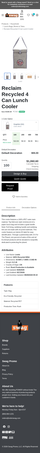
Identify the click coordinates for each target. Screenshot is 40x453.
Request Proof (10, 187)
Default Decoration (9, 150)
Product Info (10, 207)
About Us (5, 366)
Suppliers (5, 349)
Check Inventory (32, 169)
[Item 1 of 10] (20, 76)
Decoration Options (29, 207)
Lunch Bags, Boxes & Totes (14, 26)
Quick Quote (20, 179)
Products (5, 24)
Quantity (4, 160)
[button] (3, 15)
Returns (5, 353)
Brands (5, 345)
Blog (4, 370)
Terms (4, 378)
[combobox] (20, 125)
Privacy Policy (7, 374)
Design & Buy (20, 174)
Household (14, 24)
